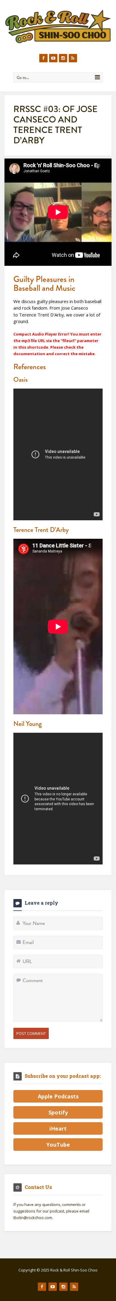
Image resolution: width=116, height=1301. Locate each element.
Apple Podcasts (58, 1096)
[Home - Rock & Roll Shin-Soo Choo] (58, 26)
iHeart (58, 1128)
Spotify (58, 1112)
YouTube (58, 1144)
